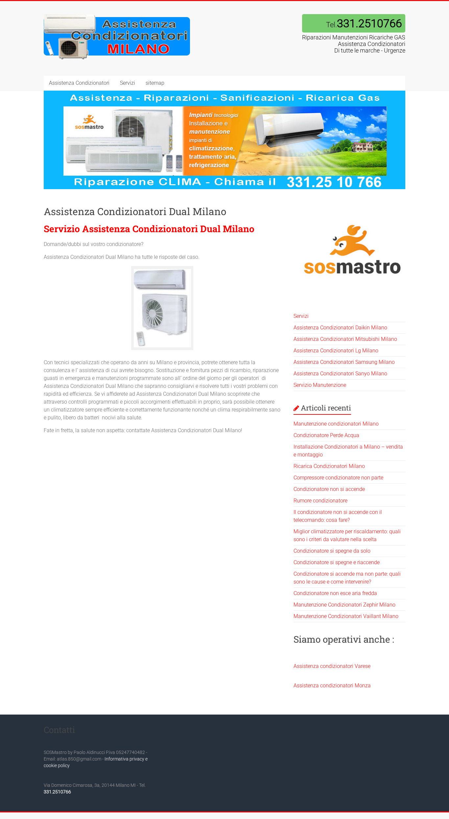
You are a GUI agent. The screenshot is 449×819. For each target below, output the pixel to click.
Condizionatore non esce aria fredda (335, 593)
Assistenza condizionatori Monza (332, 685)
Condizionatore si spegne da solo (332, 551)
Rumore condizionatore (320, 501)
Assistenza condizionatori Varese (332, 666)
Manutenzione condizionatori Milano (336, 424)
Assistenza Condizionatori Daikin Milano (340, 327)
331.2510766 (57, 791)
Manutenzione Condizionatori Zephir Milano (344, 605)
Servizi (127, 83)
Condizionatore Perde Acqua (326, 435)
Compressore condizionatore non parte (338, 478)
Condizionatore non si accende (329, 489)
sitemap (155, 83)
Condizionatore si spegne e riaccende (337, 562)
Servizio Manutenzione (320, 385)
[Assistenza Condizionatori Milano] (117, 14)
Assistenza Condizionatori (79, 83)
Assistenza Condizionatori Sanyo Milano (340, 373)
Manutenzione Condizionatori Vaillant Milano (346, 616)
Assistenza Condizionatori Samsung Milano (344, 362)
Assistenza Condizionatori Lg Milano (336, 350)
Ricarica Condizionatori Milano (329, 466)
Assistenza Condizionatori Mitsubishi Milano (345, 339)
